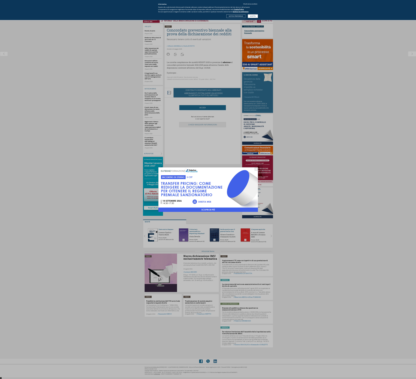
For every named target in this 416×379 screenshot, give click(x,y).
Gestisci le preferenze (240, 12)
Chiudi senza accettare (250, 4)
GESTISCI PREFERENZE (236, 16)
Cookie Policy (239, 9)
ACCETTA (253, 16)
